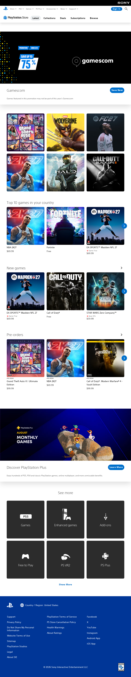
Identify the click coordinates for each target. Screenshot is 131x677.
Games (28, 9)
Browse (94, 18)
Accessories (51, 9)
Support (72, 9)
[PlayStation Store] (17, 17)
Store (12, 9)
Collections (49, 18)
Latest (35, 18)
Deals (63, 18)
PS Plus (39, 9)
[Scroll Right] (124, 226)
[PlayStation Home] (5, 9)
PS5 (20, 9)
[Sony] (123, 5)
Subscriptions (78, 18)
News (63, 9)
